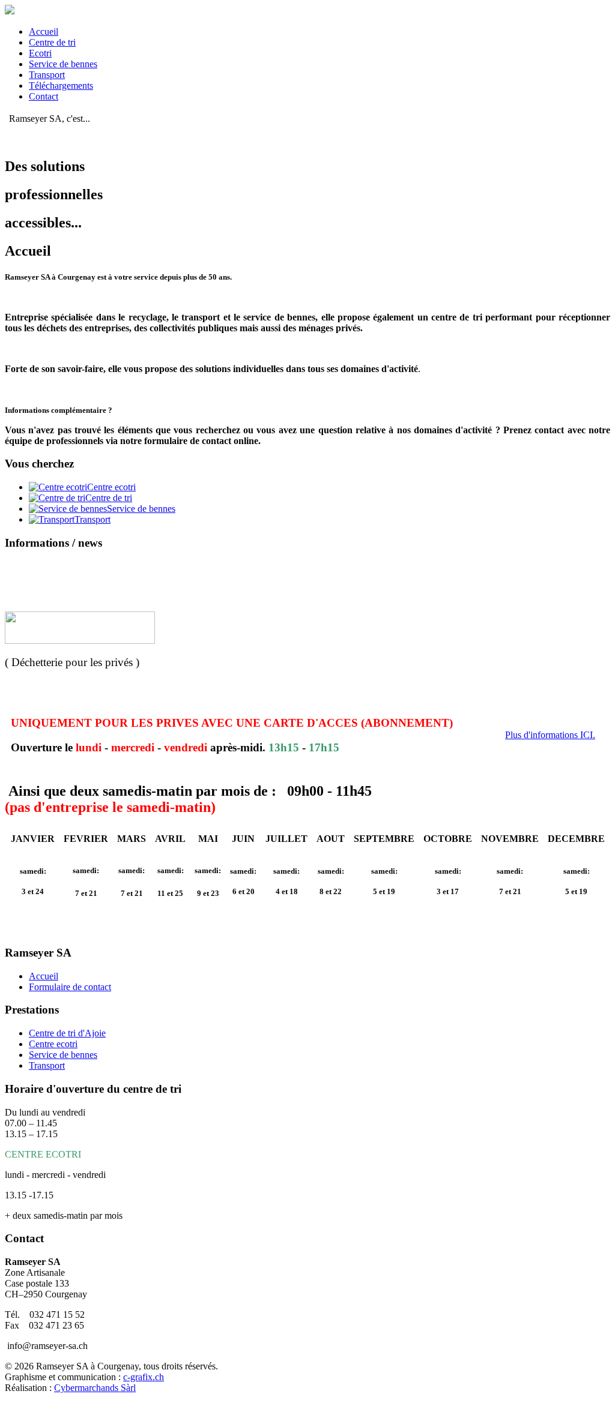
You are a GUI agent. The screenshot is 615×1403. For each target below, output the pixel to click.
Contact (43, 96)
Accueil (43, 31)
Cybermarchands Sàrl (95, 1388)
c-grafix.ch (143, 1377)
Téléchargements (61, 85)
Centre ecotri (53, 1044)
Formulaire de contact (70, 987)
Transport (47, 75)
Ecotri (40, 53)
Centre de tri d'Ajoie (67, 1033)
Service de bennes (63, 64)
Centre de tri (52, 42)
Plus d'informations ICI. (550, 735)
